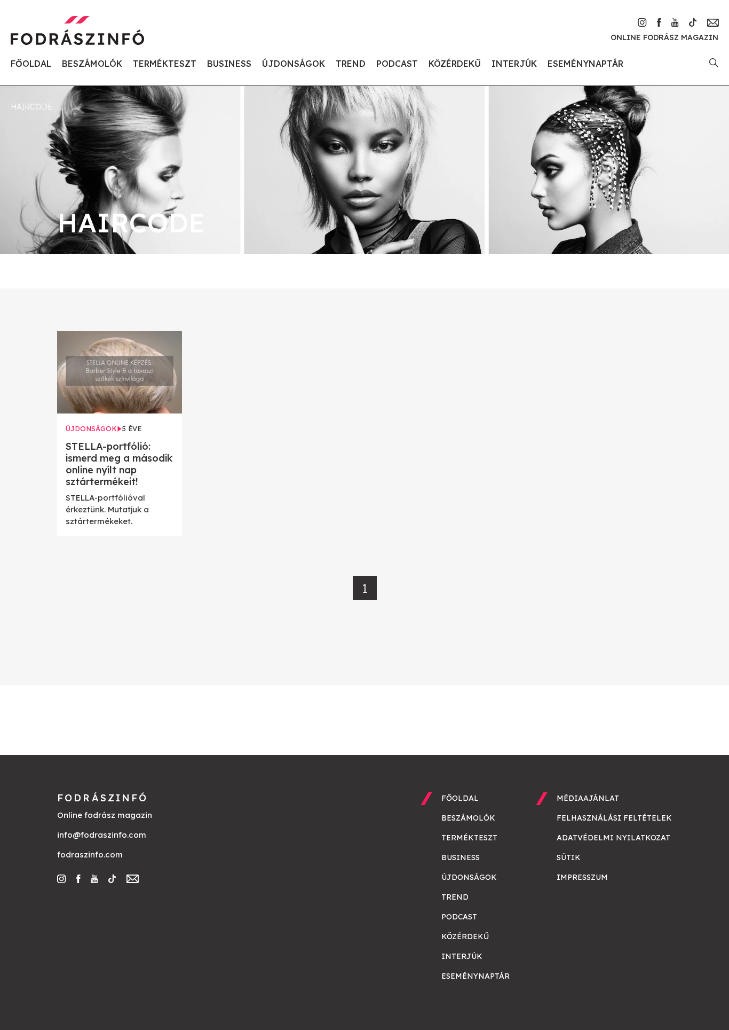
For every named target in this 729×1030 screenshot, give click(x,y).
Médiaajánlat (588, 798)
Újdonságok (293, 63)
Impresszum (582, 877)
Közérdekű (455, 63)
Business (229, 63)
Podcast (397, 63)
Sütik (569, 857)
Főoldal (31, 63)
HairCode (31, 107)
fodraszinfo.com (90, 854)
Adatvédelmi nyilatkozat (613, 837)
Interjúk (514, 63)
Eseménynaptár (585, 63)
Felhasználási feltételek (614, 818)
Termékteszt (164, 63)
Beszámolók (92, 63)
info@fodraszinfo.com (101, 835)
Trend (351, 63)
